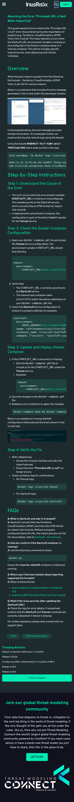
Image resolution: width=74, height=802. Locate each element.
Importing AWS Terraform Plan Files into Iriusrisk (38, 595)
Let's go (37, 757)
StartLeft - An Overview (48, 537)
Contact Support (37, 678)
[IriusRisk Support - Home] (37, 4)
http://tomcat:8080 (53, 325)
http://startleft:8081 (57, 269)
